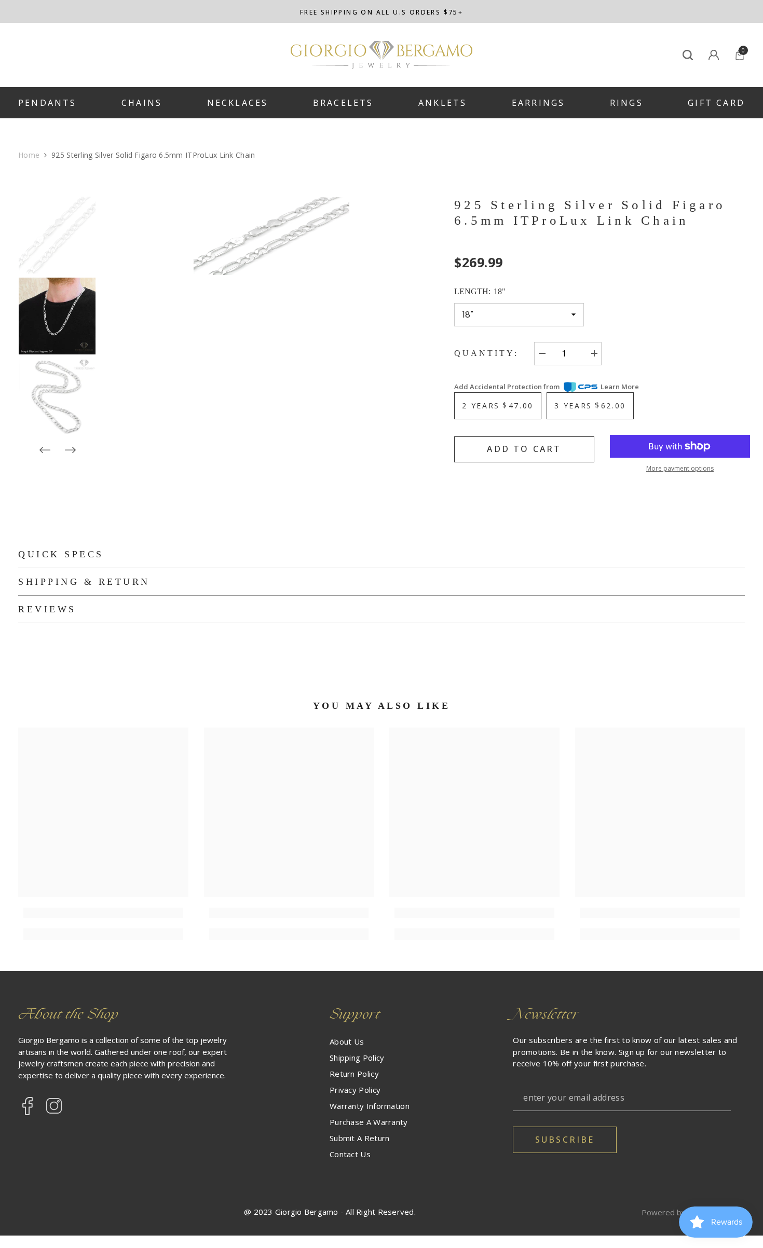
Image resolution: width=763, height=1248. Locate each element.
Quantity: (486, 353)
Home (28, 155)
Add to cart (524, 449)
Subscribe (565, 1139)
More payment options (680, 468)
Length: (480, 291)
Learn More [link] (620, 386)
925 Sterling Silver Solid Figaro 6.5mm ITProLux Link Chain (590, 212)
